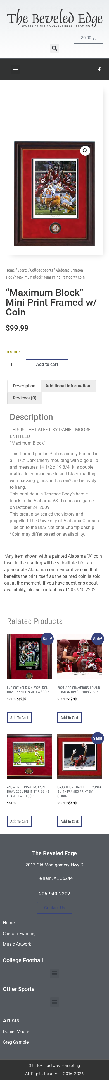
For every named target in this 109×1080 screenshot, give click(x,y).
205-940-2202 (54, 894)
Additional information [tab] (67, 386)
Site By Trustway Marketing (54, 1065)
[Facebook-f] (99, 69)
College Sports (41, 269)
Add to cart (47, 364)
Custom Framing (19, 933)
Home (10, 269)
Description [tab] (24, 386)
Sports (22, 269)
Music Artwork (17, 944)
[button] (54, 48)
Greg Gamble (16, 1042)
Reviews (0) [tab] (25, 398)
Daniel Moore (16, 1031)
